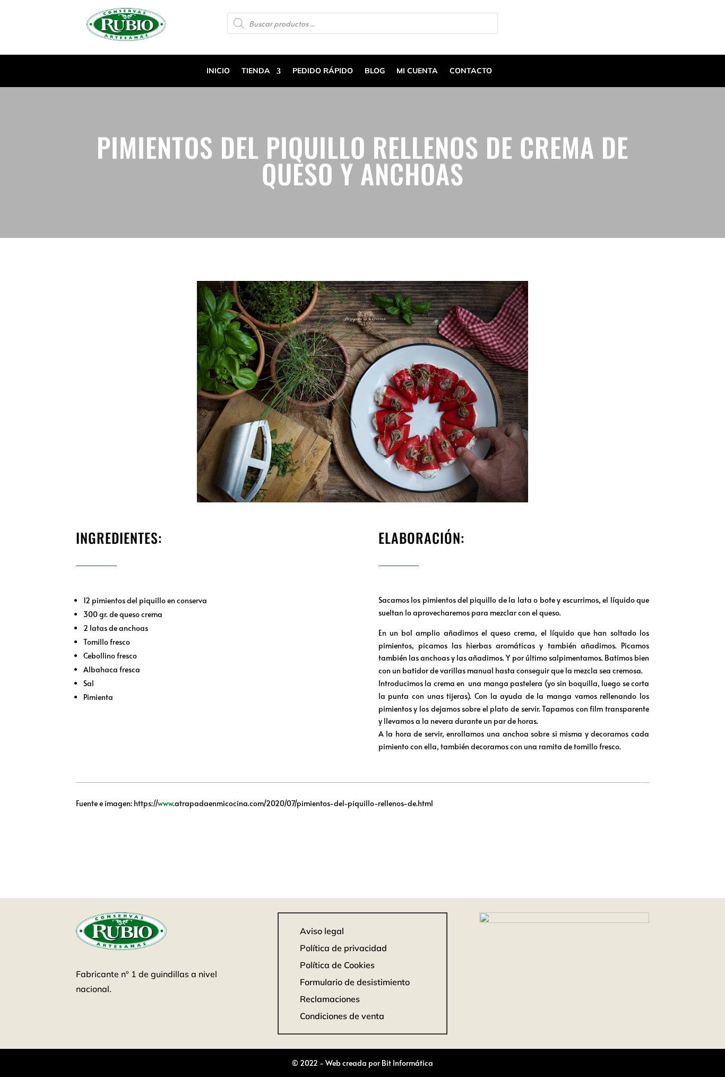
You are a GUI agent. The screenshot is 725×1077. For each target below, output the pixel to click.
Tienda (255, 70)
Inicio (218, 70)
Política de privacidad (343, 948)
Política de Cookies (337, 965)
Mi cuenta (417, 70)
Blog (375, 70)
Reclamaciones (330, 999)
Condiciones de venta (342, 1016)
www (165, 803)
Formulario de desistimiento (355, 982)
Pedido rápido (322, 70)
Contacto (471, 70)
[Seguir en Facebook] (640, 22)
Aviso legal (322, 931)
